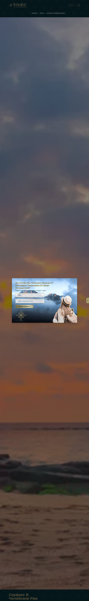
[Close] (74, 281)
